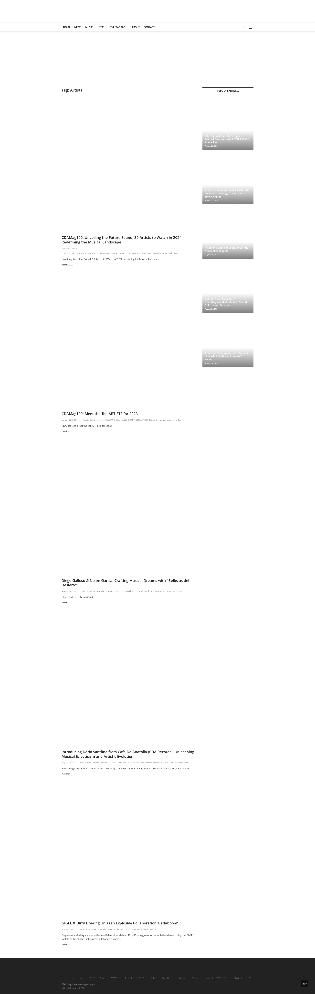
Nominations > (221, 977)
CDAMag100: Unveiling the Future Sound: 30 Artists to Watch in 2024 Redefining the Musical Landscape (122, 239)
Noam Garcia (172, 591)
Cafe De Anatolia (78, 253)
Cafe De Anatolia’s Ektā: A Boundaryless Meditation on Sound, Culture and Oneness (226, 302)
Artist (82, 763)
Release (153, 929)
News (77, 27)
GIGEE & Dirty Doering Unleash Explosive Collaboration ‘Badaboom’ (120, 923)
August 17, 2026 (211, 309)
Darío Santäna (146, 763)
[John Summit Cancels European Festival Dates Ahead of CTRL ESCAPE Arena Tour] (227, 124)
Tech (102, 27)
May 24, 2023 (68, 929)
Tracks (195, 978)
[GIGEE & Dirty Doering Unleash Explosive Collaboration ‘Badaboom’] (129, 851)
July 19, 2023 (68, 763)
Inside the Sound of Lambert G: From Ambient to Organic (227, 249)
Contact (149, 27)
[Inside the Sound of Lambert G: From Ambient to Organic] (227, 233)
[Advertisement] (157, 56)
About (136, 27)
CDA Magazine (69, 985)
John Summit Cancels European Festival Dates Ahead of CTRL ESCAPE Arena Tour (227, 139)
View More (72, 264)
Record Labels (167, 978)
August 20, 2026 (211, 146)
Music (89, 27)
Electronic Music (144, 253)
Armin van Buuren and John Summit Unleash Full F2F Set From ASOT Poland (226, 356)
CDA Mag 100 (117, 27)
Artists (67, 253)
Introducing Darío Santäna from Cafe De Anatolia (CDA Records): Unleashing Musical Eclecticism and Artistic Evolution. (128, 754)
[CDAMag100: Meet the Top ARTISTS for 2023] (129, 342)
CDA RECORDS (125, 763)
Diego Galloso (128, 591)
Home (66, 27)
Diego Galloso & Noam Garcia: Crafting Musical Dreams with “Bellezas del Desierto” (125, 582)
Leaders (207, 978)
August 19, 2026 (211, 200)
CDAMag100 (103, 253)
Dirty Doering (109, 929)
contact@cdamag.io (86, 985)
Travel (175, 253)
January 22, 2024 (69, 420)
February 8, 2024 (69, 248)
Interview (157, 253)
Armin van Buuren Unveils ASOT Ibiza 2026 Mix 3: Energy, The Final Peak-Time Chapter (227, 193)
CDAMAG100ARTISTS (119, 253)
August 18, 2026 (211, 255)
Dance (133, 253)
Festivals (182, 978)
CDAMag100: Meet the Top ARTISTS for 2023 (100, 413)
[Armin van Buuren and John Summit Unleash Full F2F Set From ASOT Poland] (227, 341)
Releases (114, 977)
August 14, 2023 (69, 591)
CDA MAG (91, 253)
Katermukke (137, 929)
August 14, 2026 (211, 363)
